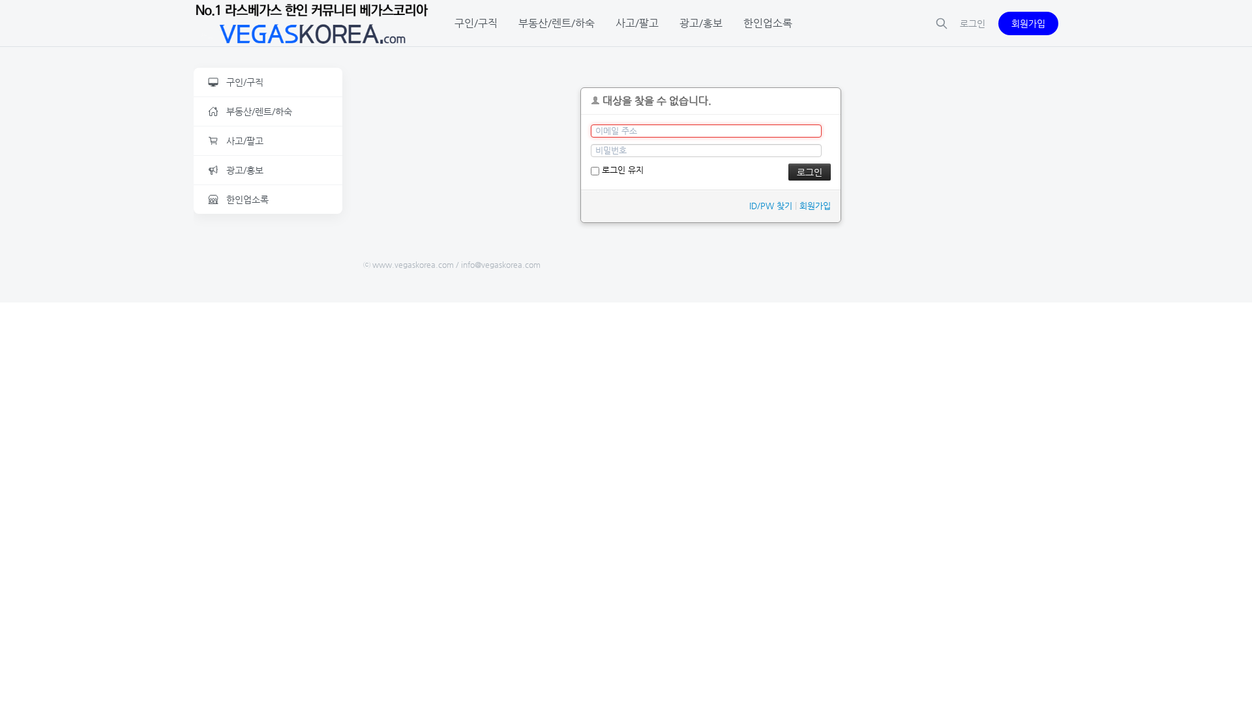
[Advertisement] (268, 425)
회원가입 (1028, 23)
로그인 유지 (621, 170)
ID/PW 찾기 (770, 206)
